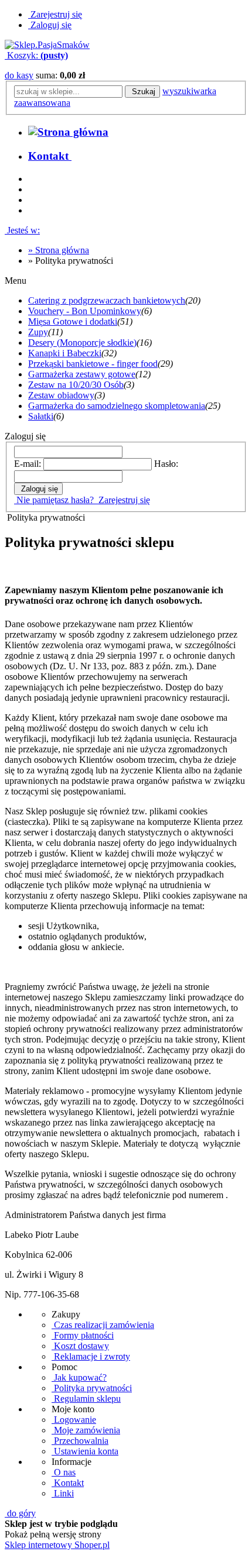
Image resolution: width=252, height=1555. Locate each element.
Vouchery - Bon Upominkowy (84, 311)
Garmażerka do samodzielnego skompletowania (116, 406)
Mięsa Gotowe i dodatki (72, 321)
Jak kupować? (79, 1377)
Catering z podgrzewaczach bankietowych (106, 300)
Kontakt (68, 1483)
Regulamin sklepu (86, 1398)
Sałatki (40, 416)
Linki (63, 1493)
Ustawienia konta (85, 1451)
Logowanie (74, 1420)
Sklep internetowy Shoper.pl (57, 1545)
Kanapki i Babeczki (64, 353)
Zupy (38, 332)
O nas (64, 1472)
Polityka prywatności (92, 1388)
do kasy (19, 75)
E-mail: (27, 464)
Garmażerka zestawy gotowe (81, 374)
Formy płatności (83, 1335)
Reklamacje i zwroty (91, 1356)
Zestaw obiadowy (61, 395)
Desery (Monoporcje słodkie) (82, 343)
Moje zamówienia (86, 1430)
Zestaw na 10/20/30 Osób (76, 385)
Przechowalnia (80, 1441)
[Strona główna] (47, 45)
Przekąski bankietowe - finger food (93, 364)
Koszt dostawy (80, 1346)
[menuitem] (49, 156)
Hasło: (166, 464)
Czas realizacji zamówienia (103, 1325)
